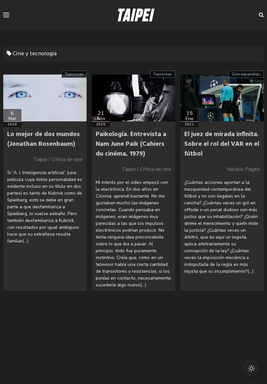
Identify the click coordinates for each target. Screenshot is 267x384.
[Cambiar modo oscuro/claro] (251, 368)
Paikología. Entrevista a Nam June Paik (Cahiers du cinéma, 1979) (131, 144)
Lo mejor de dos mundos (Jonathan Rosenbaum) (43, 139)
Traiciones (74, 74)
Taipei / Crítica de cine (58, 159)
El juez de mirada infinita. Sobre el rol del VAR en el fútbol (221, 144)
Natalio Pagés (243, 169)
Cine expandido (246, 74)
